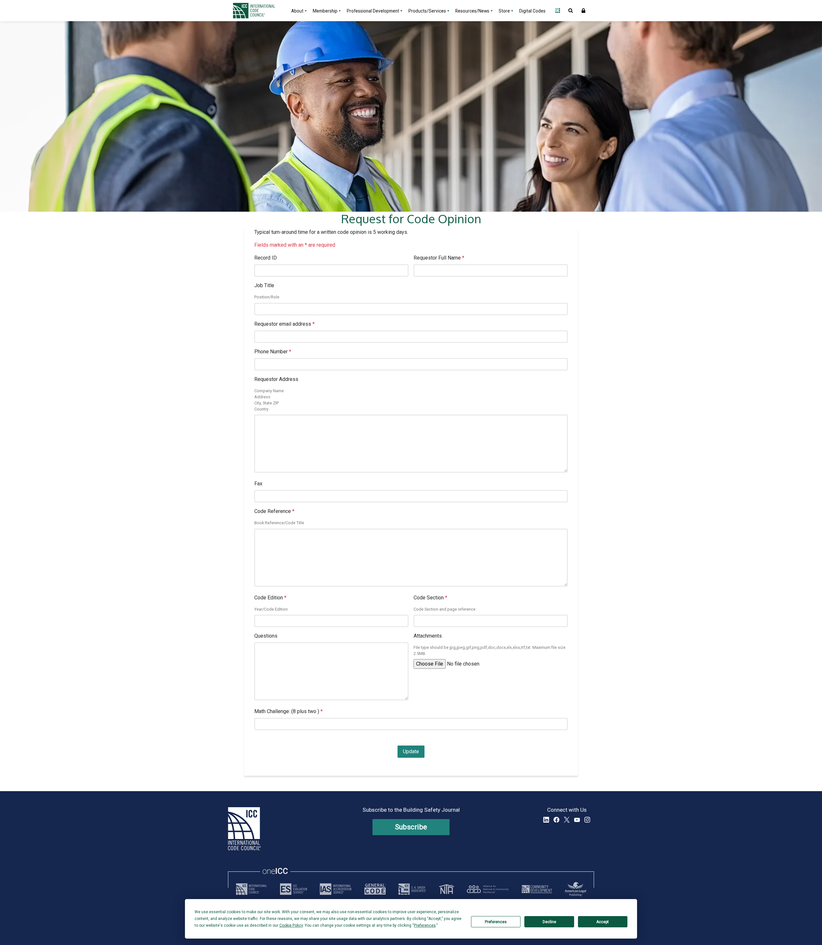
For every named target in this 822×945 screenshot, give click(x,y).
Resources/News (472, 10)
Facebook (556, 820)
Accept (602, 922)
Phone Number (272, 352)
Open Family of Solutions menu (557, 10)
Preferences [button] (425, 925)
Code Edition (270, 598)
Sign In (583, 10)
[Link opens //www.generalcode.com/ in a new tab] (375, 889)
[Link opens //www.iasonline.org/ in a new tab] (335, 889)
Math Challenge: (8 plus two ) (288, 711)
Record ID (265, 258)
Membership (325, 10)
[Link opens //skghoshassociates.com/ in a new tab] (412, 889)
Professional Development (373, 10)
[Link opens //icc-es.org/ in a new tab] (293, 889)
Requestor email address (284, 324)
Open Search (570, 10)
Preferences (496, 922)
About (297, 10)
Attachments (428, 636)
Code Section (430, 598)
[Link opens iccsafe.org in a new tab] (251, 889)
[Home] (258, 10)
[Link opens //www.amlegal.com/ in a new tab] (575, 889)
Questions (265, 636)
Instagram (587, 820)
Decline (549, 922)
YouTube (577, 820)
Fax (258, 484)
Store (504, 10)
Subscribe (411, 827)
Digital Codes (532, 10)
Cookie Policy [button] (291, 925)
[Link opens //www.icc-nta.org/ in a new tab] (446, 889)
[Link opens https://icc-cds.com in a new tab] (537, 889)
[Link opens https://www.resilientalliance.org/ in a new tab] (488, 889)
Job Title (264, 285)
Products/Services (427, 10)
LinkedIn (546, 820)
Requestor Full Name (439, 258)
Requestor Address (276, 379)
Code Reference (274, 511)
